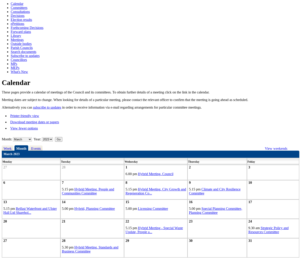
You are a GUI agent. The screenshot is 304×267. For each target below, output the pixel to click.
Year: (38, 139)
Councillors (19, 60)
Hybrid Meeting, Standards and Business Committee (90, 249)
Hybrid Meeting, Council (155, 174)
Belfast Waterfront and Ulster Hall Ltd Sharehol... (30, 210)
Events (36, 148)
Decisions (17, 16)
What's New (19, 72)
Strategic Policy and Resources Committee (268, 230)
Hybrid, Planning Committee (94, 208)
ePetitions (17, 24)
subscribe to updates (47, 107)
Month (21, 148)
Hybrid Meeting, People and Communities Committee (88, 191)
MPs (14, 64)
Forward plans (21, 32)
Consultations (20, 12)
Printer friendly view (24, 116)
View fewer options (24, 128)
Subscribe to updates (25, 56)
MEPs (15, 68)
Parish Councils (22, 48)
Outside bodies (21, 44)
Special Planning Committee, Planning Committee (215, 210)
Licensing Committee (153, 208)
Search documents (23, 52)
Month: (7, 139)
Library (16, 36)
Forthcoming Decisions (27, 28)
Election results (21, 20)
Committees (19, 8)
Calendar (17, 4)
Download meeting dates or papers (34, 122)
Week (8, 148)
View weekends (276, 148)
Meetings (17, 40)
